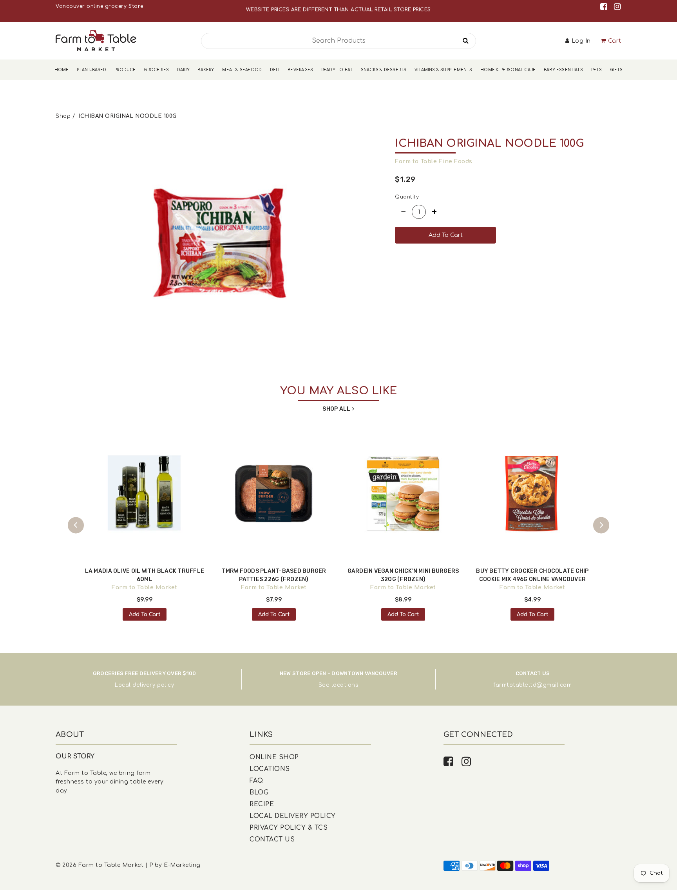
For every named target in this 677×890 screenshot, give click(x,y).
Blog (259, 792)
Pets (596, 70)
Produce (125, 70)
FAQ (256, 780)
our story (75, 756)
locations (345, 685)
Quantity (407, 197)
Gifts (616, 70)
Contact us (272, 839)
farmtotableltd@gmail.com (532, 685)
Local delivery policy (144, 685)
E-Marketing (182, 865)
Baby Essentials (563, 70)
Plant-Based (91, 70)
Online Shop (274, 757)
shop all (336, 409)
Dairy (183, 70)
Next (601, 525)
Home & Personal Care (508, 70)
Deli (275, 70)
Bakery (205, 70)
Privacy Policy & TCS (289, 827)
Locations (270, 769)
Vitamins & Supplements (443, 70)
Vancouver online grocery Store (99, 6)
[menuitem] (62, 70)
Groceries (156, 70)
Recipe (262, 804)
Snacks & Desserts (384, 70)
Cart (614, 41)
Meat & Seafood (242, 70)
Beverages (300, 70)
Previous (76, 525)
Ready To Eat (337, 70)
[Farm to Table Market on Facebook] (605, 6)
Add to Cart (145, 614)
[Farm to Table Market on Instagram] (617, 6)
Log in (581, 41)
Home (61, 70)
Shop (63, 116)
